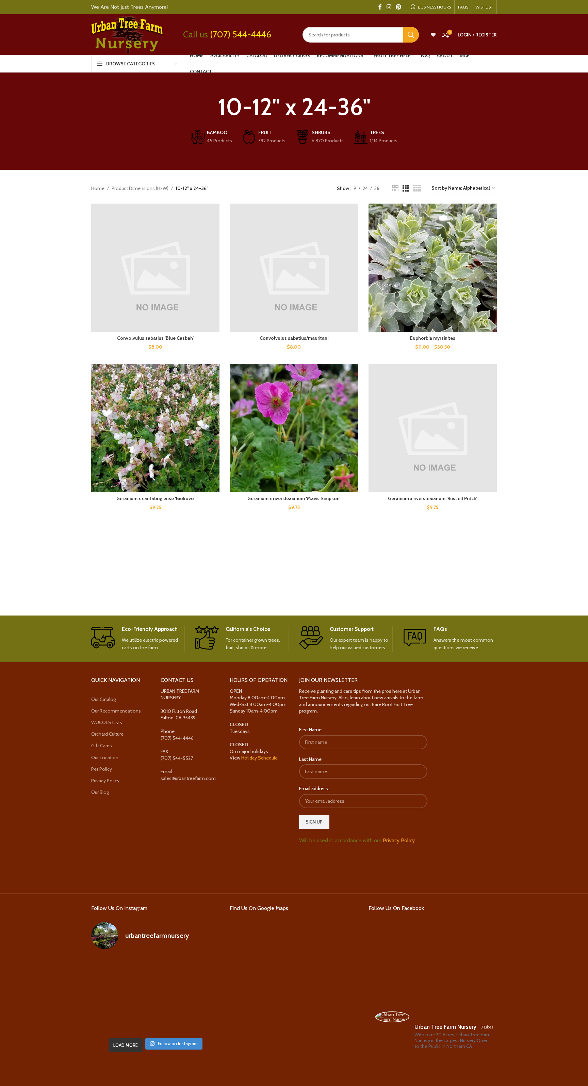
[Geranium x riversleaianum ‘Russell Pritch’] (433, 428)
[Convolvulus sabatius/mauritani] (294, 268)
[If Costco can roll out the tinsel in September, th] (111, 995)
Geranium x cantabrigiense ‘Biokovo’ (155, 498)
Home (97, 188)
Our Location (104, 757)
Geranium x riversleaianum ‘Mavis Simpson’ (293, 498)
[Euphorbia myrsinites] (433, 268)
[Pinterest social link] (399, 7)
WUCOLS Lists (106, 722)
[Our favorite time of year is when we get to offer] (199, 995)
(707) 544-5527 (177, 758)
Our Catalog (103, 699)
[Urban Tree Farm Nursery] (392, 1016)
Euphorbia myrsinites (432, 338)
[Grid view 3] (406, 188)
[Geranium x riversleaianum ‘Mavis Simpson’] (294, 428)
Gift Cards (101, 745)
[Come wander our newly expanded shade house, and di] (155, 968)
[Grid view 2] (395, 188)
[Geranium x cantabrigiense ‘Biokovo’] (155, 428)
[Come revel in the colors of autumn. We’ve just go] (111, 968)
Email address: (314, 788)
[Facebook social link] (380, 7)
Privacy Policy (105, 781)
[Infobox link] (138, 639)
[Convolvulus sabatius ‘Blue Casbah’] (155, 268)
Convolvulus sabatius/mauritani (294, 338)
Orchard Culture (107, 734)
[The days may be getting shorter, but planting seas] (155, 995)
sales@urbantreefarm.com (188, 778)
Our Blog (100, 792)
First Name (310, 729)
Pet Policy (101, 769)
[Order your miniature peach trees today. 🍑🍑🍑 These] (199, 968)
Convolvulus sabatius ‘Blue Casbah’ (155, 338)
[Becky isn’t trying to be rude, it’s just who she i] (199, 1021)
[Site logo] (127, 34)
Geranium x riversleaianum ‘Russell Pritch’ (432, 498)
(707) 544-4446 (240, 34)
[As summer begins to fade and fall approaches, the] (155, 1021)
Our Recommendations (116, 711)
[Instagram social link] (388, 7)
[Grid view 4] (417, 188)
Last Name (310, 759)
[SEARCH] (411, 35)
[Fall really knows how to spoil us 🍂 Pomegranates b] (111, 1021)
